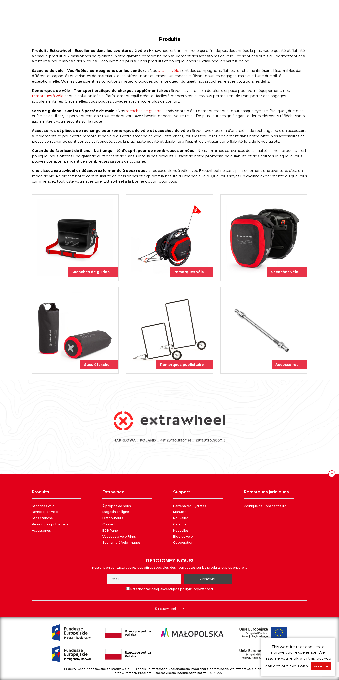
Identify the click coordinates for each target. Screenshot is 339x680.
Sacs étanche (42, 518)
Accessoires (41, 530)
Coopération (183, 542)
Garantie (180, 524)
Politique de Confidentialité (265, 506)
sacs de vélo (168, 70)
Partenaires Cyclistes (189, 506)
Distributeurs (112, 518)
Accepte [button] (321, 666)
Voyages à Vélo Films (119, 536)
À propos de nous (116, 506)
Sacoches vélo (43, 506)
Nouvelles (181, 518)
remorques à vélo (48, 96)
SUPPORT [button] (181, 492)
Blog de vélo (183, 536)
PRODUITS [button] (40, 492)
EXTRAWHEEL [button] (114, 492)
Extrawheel (167, 609)
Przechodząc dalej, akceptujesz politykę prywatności (171, 589)
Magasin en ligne (115, 512)
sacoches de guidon (144, 111)
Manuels (179, 512)
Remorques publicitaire (50, 524)
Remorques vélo (45, 512)
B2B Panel (110, 530)
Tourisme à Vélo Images (121, 542)
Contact (108, 524)
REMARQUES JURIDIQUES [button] (266, 492)
